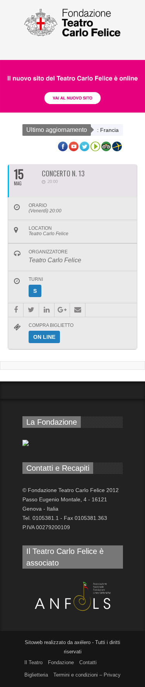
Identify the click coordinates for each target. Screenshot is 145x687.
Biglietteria (36, 675)
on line (44, 337)
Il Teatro (33, 662)
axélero (82, 642)
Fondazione (61, 662)
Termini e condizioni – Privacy (87, 675)
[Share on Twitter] (31, 310)
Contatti (88, 662)
